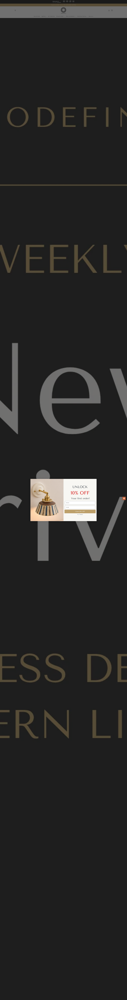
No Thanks (80, 517)
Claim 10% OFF (80, 515)
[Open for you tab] (124, 498)
